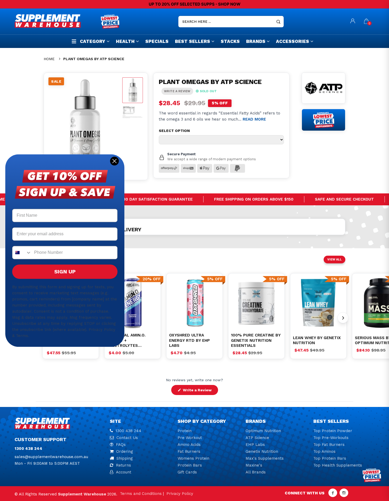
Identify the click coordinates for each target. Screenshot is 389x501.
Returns (123, 465)
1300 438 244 (128, 430)
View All (334, 259)
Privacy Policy (179, 493)
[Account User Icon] (353, 21)
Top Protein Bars (329, 458)
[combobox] (21, 252)
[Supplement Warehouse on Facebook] (332, 493)
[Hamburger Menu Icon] (74, 41)
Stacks (230, 41)
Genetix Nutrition (262, 451)
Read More (254, 119)
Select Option (174, 130)
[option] (132, 303)
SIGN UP (65, 271)
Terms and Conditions (141, 493)
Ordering (124, 451)
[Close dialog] (114, 161)
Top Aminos (324, 451)
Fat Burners (189, 451)
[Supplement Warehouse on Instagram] (344, 493)
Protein (185, 430)
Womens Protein (193, 458)
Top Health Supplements (337, 465)
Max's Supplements (265, 458)
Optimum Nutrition (263, 430)
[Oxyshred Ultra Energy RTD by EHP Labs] (194, 303)
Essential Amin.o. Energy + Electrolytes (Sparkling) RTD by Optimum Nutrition (128, 340)
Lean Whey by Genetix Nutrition (317, 340)
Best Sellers (192, 41)
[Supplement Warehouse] (56, 21)
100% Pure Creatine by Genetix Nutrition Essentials (256, 340)
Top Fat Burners (329, 444)
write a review (177, 91)
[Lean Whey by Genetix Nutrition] (318, 303)
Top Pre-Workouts (331, 437)
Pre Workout (190, 437)
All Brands (256, 472)
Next (343, 317)
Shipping (124, 458)
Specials (157, 41)
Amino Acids (189, 444)
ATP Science (257, 437)
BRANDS (255, 41)
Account (123, 472)
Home (49, 59)
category (92, 41)
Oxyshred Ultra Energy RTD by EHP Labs (189, 340)
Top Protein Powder (332, 430)
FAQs (121, 444)
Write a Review (200, 391)
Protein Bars (190, 465)
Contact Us (127, 437)
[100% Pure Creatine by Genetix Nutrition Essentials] (256, 303)
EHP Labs (255, 444)
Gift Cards (187, 472)
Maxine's (254, 465)
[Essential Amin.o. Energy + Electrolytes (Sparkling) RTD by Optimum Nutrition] (132, 303)
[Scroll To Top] (374, 469)
